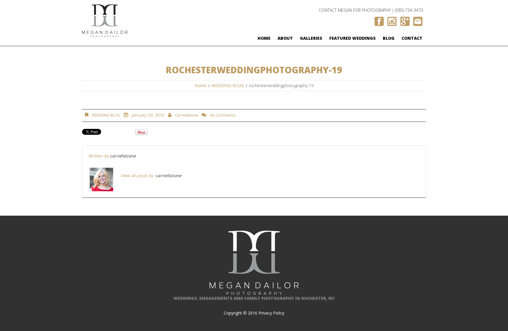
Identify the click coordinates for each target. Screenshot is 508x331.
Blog (389, 38)
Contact (412, 38)
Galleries (311, 38)
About (285, 38)
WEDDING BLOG (227, 85)
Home (264, 38)
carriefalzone (186, 115)
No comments (222, 115)
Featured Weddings (352, 38)
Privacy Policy (271, 313)
